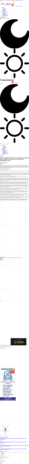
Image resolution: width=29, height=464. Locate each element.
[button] (1, 83)
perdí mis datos (1, 461)
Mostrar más (4, 17)
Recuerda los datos (3, 460)
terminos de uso (21, 0)
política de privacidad (15, 0)
